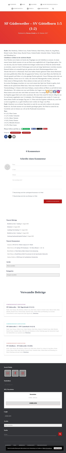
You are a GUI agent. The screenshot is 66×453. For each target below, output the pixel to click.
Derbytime (9, 227)
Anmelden (8, 416)
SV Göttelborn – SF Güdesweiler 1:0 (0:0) (19, 346)
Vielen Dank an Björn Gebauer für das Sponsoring (26, 251)
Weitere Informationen (47, 448)
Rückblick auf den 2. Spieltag (14, 233)
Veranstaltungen (42, 445)
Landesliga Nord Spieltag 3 (13, 230)
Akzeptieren (57, 448)
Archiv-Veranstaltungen (49, 4)
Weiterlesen (35, 313)
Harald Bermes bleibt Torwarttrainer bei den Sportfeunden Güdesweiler (31, 254)
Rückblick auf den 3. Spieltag (14, 223)
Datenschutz (30, 445)
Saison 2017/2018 (26, 132)
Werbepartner (44, 8)
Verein (31, 8)
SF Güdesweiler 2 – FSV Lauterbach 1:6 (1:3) (20, 326)
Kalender (33, 4)
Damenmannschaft (15, 132)
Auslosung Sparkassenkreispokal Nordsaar (16, 236)
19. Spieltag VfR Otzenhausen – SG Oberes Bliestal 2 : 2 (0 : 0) (29, 247)
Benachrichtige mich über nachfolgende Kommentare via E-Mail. (29, 192)
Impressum (22, 445)
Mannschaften (17, 8)
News (23, 4)
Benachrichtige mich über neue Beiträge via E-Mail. (26, 196)
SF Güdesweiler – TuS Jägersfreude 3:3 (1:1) (20, 307)
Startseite (13, 4)
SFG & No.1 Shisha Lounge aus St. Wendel (23, 244)
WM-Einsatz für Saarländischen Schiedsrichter (27, 257)
